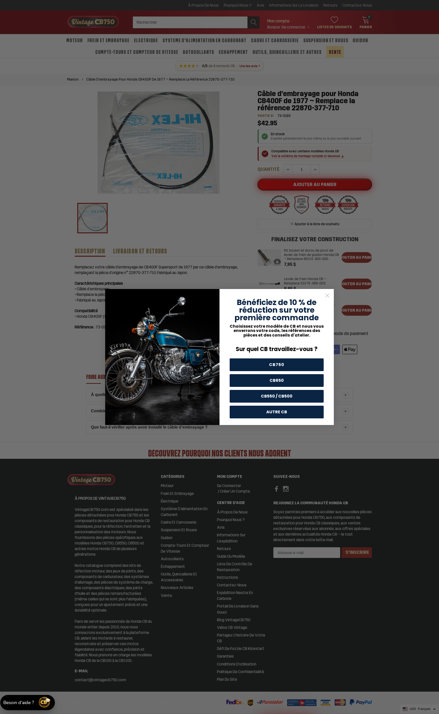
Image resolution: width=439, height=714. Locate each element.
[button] (27, 702)
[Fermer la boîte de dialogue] (327, 295)
